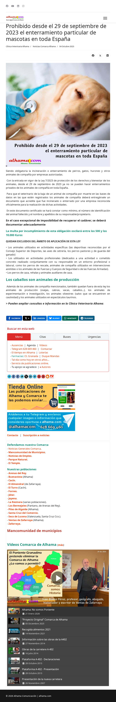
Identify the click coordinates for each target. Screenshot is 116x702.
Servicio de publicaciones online (30, 363)
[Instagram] (23, 6)
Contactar (46, 349)
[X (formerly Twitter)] (100, 55)
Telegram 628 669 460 (24, 349)
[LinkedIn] (107, 55)
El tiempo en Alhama (23, 352)
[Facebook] (7, 6)
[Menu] (105, 18)
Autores (46, 367)
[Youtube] (12, 6)
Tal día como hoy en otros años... (30, 359)
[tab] (19, 336)
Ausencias (17, 345)
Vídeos (43, 345)
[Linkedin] (18, 6)
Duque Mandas (50, 356)
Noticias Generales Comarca (24, 448)
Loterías (43, 352)
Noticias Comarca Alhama (44, 46)
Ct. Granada (31, 356)
